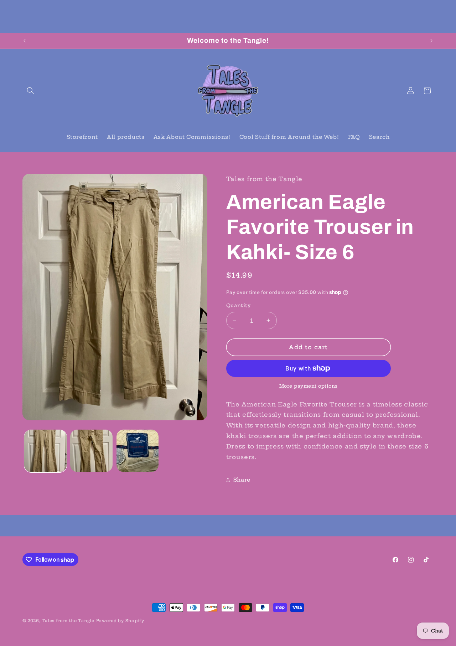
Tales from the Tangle (68, 620)
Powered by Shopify (120, 620)
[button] (30, 91)
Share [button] (241, 479)
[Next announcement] (431, 40)
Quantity (238, 306)
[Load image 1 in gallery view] (45, 451)
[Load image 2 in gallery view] (91, 451)
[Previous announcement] (24, 40)
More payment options (308, 386)
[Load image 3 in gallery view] (137, 451)
